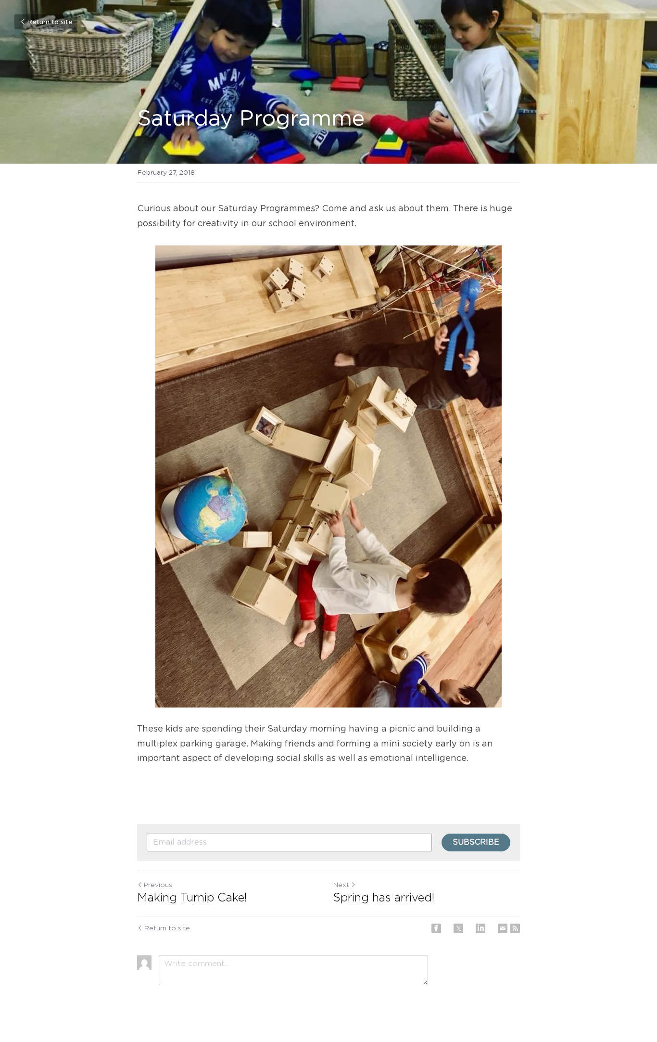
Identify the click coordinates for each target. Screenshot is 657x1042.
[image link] (328, 476)
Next (341, 885)
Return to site (50, 22)
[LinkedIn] (480, 928)
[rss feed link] (515, 928)
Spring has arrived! (383, 898)
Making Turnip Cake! (192, 898)
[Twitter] (458, 928)
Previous (158, 885)
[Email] (502, 928)
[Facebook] (436, 928)
